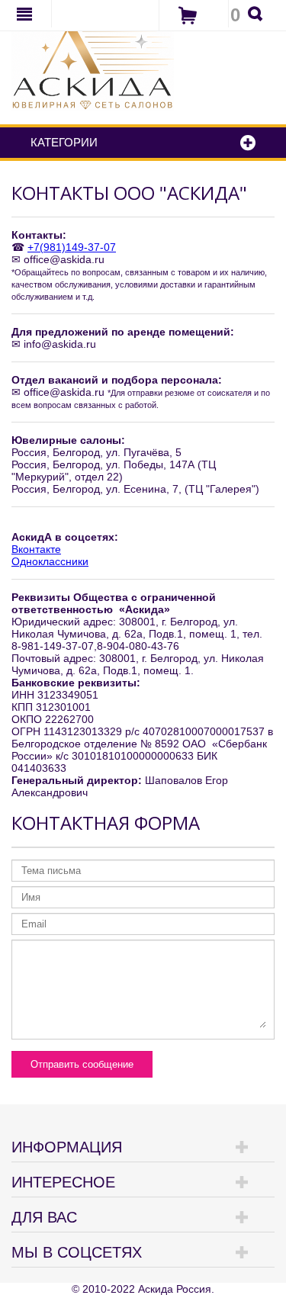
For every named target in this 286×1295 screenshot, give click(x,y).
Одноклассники (49, 561)
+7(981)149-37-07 (71, 247)
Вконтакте (36, 549)
